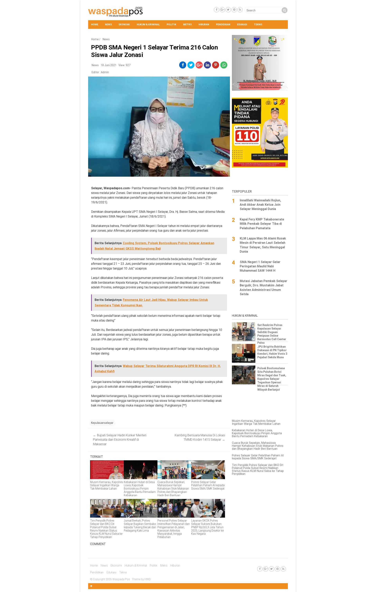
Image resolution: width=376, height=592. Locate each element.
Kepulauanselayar (102, 422)
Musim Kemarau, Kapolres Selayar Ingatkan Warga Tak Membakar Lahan (256, 422)
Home (94, 24)
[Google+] (222, 9)
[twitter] (191, 65)
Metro (187, 24)
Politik (171, 24)
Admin (105, 72)
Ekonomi (124, 24)
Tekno (258, 24)
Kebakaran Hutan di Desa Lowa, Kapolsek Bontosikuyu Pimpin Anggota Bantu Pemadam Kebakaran (257, 433)
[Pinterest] (234, 9)
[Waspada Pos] (115, 15)
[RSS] (240, 9)
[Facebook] (216, 9)
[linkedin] (207, 65)
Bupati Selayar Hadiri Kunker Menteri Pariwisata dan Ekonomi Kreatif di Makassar (119, 439)
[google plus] (199, 65)
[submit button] (284, 10)
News (108, 24)
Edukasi (242, 24)
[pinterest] (215, 65)
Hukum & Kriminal (148, 24)
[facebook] (183, 65)
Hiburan (204, 24)
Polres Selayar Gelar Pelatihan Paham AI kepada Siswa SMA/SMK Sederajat (258, 457)
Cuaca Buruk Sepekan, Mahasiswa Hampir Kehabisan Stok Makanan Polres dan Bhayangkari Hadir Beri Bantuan (257, 445)
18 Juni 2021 (109, 65)
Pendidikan (223, 24)
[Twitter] (228, 9)
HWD (148, 579)
